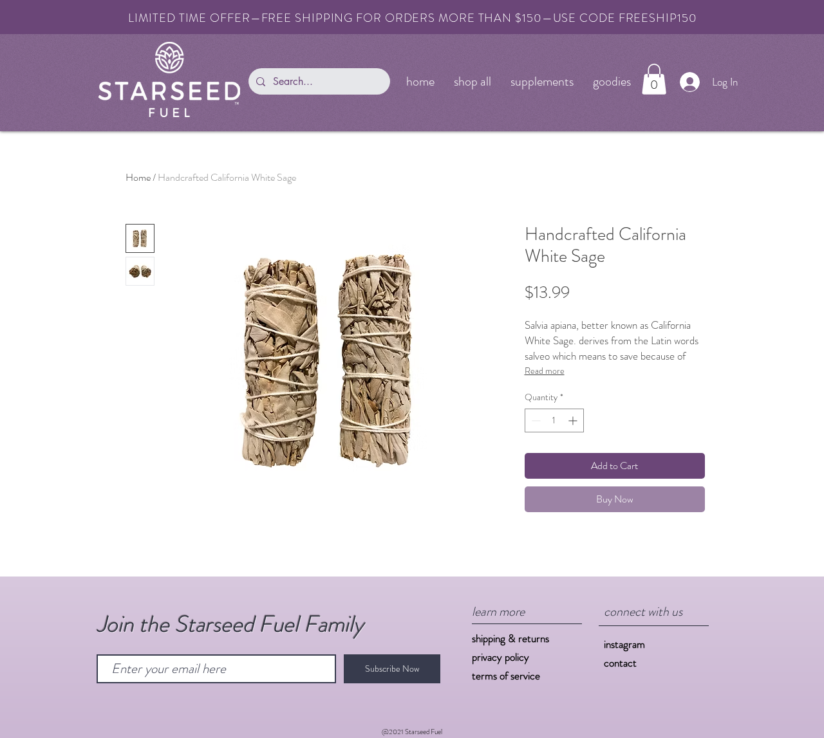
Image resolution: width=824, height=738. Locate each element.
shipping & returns (510, 638)
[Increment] (574, 420)
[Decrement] (535, 420)
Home (138, 177)
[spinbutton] (554, 420)
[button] (654, 79)
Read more (545, 370)
